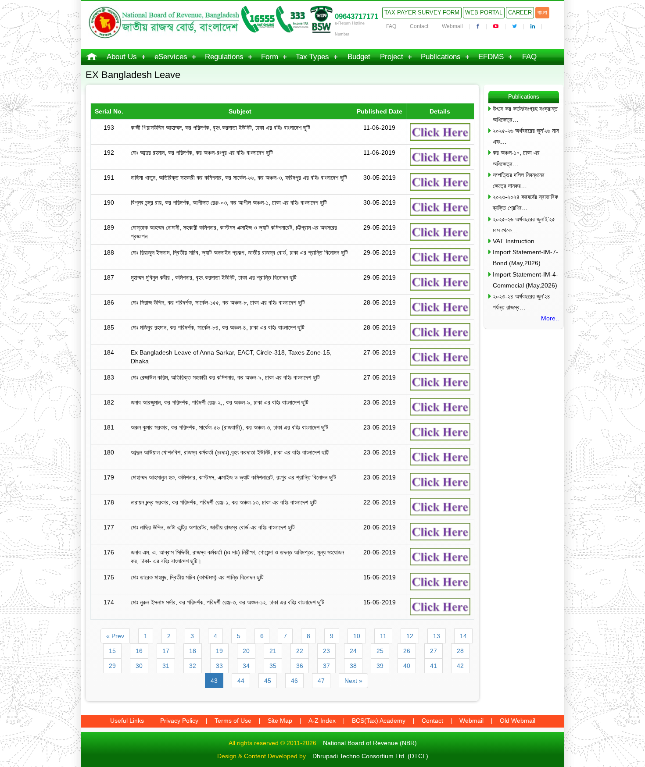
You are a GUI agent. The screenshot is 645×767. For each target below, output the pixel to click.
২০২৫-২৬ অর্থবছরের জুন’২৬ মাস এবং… (526, 136)
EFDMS (491, 57)
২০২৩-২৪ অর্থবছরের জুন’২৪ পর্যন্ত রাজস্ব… (521, 302)
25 (379, 650)
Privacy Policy (179, 720)
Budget (359, 57)
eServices (170, 57)
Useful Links (127, 720)
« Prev (115, 635)
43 (214, 680)
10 (356, 635)
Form (269, 57)
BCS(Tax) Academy (378, 720)
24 (353, 650)
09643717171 (356, 16)
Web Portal (483, 12)
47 (321, 680)
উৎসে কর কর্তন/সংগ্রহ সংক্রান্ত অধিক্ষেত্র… (525, 114)
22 (299, 650)
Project (391, 57)
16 (139, 650)
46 (294, 680)
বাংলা (542, 12)
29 (112, 665)
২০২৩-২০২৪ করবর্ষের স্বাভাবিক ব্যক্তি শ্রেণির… (525, 202)
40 (406, 665)
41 (433, 665)
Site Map (280, 720)
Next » (353, 680)
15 (112, 650)
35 (272, 665)
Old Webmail (517, 720)
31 (165, 665)
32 (192, 665)
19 (219, 650)
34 (246, 665)
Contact (419, 26)
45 (267, 680)
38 (353, 665)
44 (240, 680)
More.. (550, 318)
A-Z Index (322, 720)
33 (219, 665)
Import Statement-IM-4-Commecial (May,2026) (525, 280)
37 (326, 665)
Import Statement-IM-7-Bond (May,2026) (525, 257)
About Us (122, 57)
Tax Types (312, 57)
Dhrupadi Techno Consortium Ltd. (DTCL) (370, 756)
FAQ (391, 26)
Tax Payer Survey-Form (421, 12)
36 (299, 665)
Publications (441, 57)
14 (463, 635)
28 (460, 650)
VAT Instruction (513, 241)
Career (520, 12)
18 (192, 650)
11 (383, 635)
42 (460, 665)
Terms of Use (233, 720)
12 (409, 635)
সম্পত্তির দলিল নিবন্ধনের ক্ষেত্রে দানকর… (519, 180)
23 (326, 650)
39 (379, 665)
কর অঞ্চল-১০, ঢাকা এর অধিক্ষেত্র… (516, 158)
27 (433, 650)
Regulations (224, 57)
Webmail (452, 26)
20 (246, 650)
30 (139, 665)
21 (272, 650)
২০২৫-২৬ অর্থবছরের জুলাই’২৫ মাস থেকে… (524, 225)
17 (165, 650)
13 (436, 635)
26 (406, 650)
